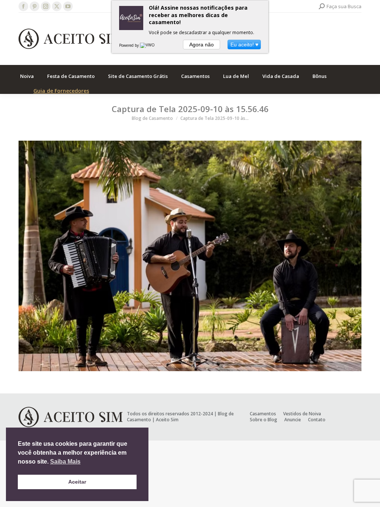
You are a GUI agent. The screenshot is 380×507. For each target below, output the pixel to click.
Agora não (201, 45)
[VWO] (147, 45)
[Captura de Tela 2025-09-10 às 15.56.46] (190, 256)
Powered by (129, 45)
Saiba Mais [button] (65, 461)
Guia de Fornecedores (61, 90)
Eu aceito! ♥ (244, 45)
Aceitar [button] (77, 482)
